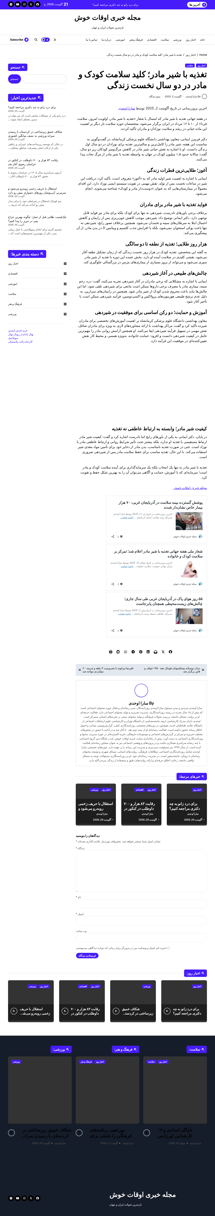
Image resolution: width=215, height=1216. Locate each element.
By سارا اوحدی (193, 96)
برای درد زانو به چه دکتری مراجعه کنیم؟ (32, 107)
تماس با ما (91, 39)
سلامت (165, 39)
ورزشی (177, 39)
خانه (202, 39)
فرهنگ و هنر (136, 39)
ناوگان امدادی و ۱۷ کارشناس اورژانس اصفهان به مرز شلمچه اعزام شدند (178, 1138)
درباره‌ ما (106, 39)
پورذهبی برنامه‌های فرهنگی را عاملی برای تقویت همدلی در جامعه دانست (111, 1138)
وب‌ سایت (81, 931)
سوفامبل (13, 338)
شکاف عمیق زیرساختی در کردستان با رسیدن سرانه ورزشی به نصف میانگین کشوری (47, 1138)
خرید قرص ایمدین (18, 330)
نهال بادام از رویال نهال (20, 334)
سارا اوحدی (126, 108)
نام (78, 897)
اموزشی (120, 39)
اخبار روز (191, 39)
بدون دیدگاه (154, 96)
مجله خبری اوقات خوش (107, 17)
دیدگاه (80, 848)
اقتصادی (151, 39)
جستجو (15, 67)
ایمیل (79, 914)
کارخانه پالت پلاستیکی (20, 341)
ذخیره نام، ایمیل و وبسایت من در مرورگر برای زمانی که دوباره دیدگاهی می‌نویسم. (121, 948)
